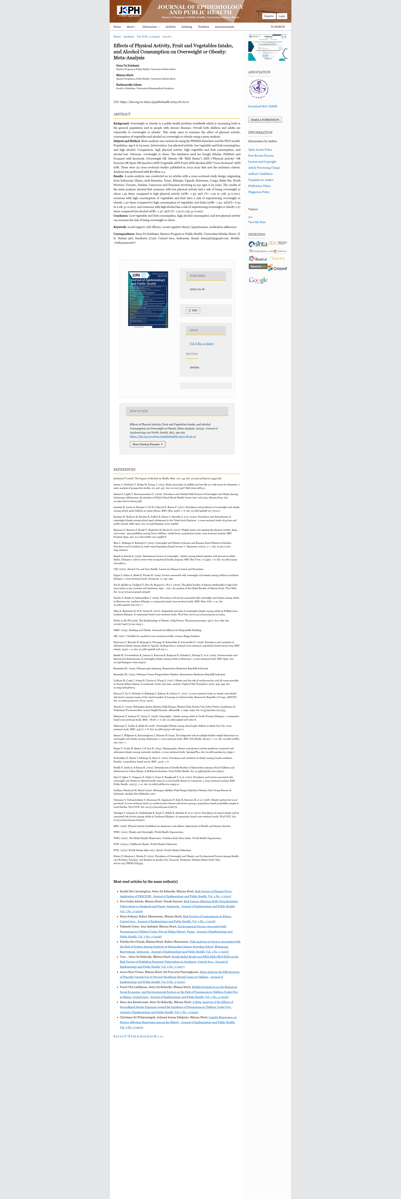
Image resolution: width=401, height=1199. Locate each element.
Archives (171, 26)
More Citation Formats (146, 444)
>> (161, 1036)
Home (117, 26)
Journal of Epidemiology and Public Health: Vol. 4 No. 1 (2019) (192, 896)
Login (282, 16)
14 (148, 1036)
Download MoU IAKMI (262, 106)
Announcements (224, 26)
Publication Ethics (259, 185)
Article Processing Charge (264, 167)
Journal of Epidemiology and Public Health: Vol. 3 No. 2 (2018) (189, 997)
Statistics (203, 26)
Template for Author (260, 180)
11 (138, 1036)
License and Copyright (262, 161)
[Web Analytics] (250, 217)
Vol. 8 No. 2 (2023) (148, 36)
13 (144, 1036)
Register (269, 16)
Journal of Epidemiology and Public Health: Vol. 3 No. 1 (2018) (176, 921)
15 (151, 1036)
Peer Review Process (261, 155)
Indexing (187, 26)
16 (155, 1036)
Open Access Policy (260, 149)
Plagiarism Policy (259, 192)
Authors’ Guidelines (260, 173)
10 (134, 1036)
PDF (194, 310)
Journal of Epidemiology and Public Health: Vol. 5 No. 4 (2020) (159, 1012)
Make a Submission (265, 119)
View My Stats (257, 222)
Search (279, 26)
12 (141, 1036)
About (131, 26)
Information (150, 26)
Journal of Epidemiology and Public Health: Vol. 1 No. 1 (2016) (190, 951)
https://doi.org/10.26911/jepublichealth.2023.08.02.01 (154, 102)
